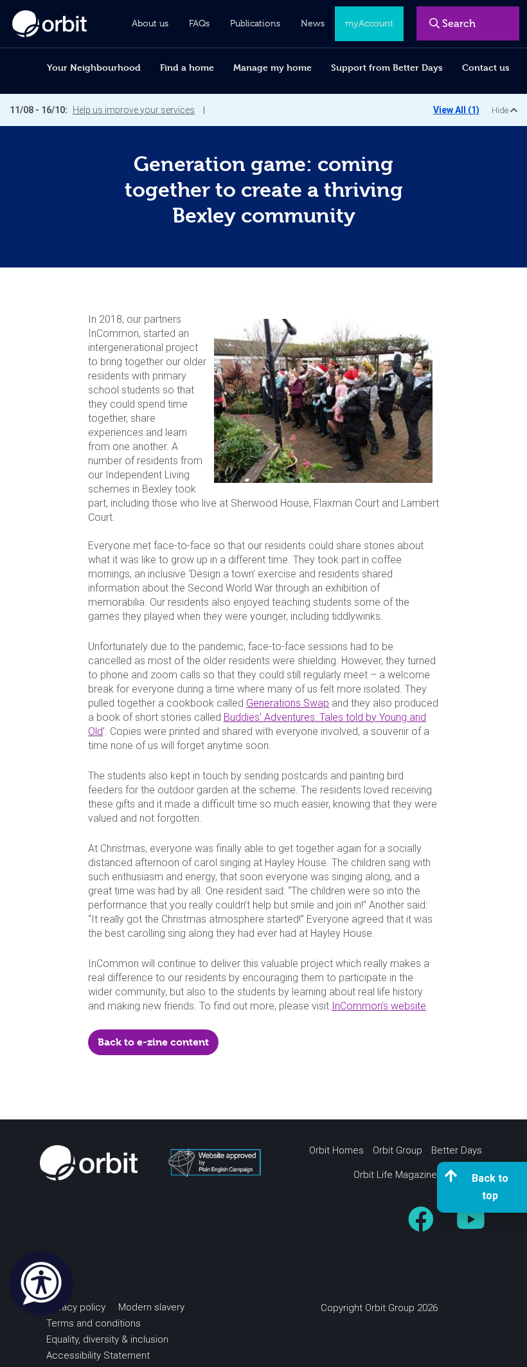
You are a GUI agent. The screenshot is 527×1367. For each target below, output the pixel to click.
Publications (255, 23)
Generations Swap (287, 703)
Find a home (187, 67)
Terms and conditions (93, 1323)
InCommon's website (379, 1006)
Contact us (486, 67)
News (313, 23)
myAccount (369, 23)
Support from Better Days (387, 67)
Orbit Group (397, 1150)
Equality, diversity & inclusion (107, 1339)
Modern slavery (151, 1307)
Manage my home (272, 67)
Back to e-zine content (153, 1042)
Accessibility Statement (98, 1355)
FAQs (199, 23)
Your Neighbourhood (94, 67)
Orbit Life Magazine (395, 1175)
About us (150, 23)
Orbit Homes (336, 1150)
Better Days (456, 1150)
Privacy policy (75, 1307)
